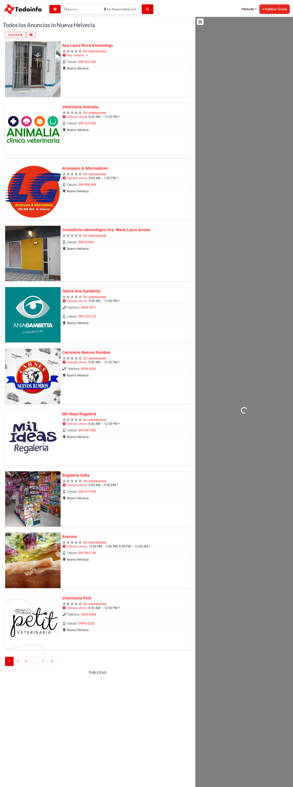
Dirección (14, 34)
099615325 (86, 623)
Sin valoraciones (94, 51)
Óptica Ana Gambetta (81, 291)
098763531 (86, 242)
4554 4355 (88, 369)
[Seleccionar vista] (31, 35)
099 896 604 (87, 185)
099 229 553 (87, 123)
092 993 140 (87, 553)
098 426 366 (87, 62)
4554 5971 (88, 307)
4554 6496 (88, 614)
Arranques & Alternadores (85, 168)
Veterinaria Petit (76, 598)
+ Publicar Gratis (274, 9)
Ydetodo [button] (247, 9)
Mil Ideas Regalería (79, 414)
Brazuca (69, 536)
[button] (124, 55)
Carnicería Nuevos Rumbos (86, 352)
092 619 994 (87, 492)
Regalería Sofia (75, 475)
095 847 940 (87, 430)
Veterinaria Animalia (80, 107)
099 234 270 (87, 316)
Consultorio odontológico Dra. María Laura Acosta (106, 229)
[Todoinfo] (23, 8)
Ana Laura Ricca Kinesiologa (87, 45)
